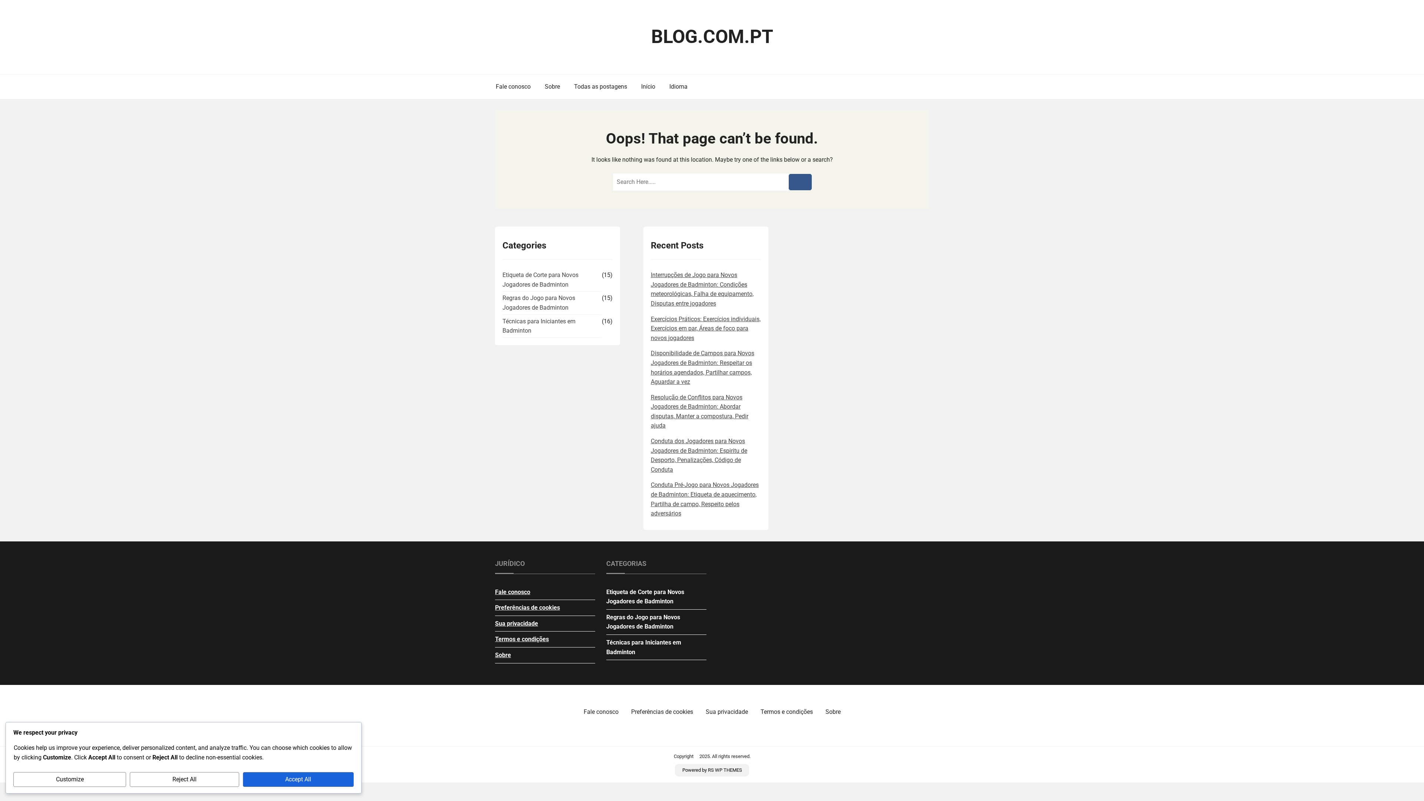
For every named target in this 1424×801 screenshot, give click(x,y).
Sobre (552, 86)
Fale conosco (513, 86)
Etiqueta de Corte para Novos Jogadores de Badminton (540, 279)
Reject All (184, 779)
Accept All (298, 779)
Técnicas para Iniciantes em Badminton (539, 326)
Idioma (678, 86)
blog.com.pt (712, 36)
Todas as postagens (600, 86)
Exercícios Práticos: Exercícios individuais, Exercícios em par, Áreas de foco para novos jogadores (706, 329)
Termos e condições (522, 639)
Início (648, 86)
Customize (70, 779)
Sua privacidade (516, 623)
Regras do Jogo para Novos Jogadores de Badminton (538, 302)
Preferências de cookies (527, 607)
